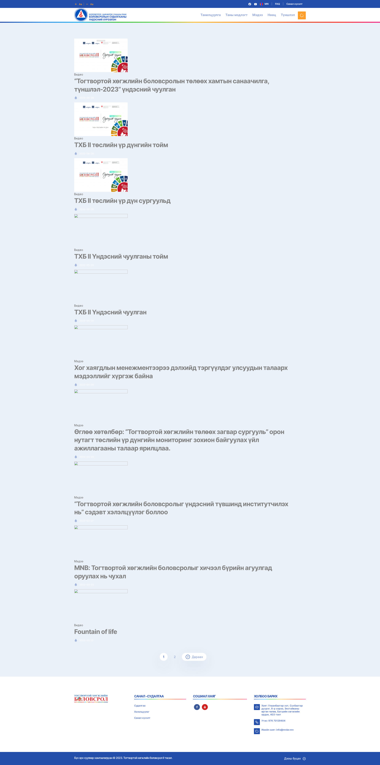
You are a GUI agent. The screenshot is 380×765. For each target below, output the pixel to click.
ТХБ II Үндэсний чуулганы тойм (121, 256)
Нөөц (272, 15)
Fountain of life (95, 631)
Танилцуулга (210, 15)
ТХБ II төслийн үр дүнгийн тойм (121, 145)
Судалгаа (139, 705)
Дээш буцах (292, 758)
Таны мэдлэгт (236, 15)
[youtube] (205, 707)
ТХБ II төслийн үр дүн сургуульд (122, 200)
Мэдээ (257, 15)
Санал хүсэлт (294, 3)
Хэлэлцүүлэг (141, 711)
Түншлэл (288, 15)
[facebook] (197, 707)
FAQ (277, 3)
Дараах (197, 657)
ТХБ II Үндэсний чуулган (110, 312)
